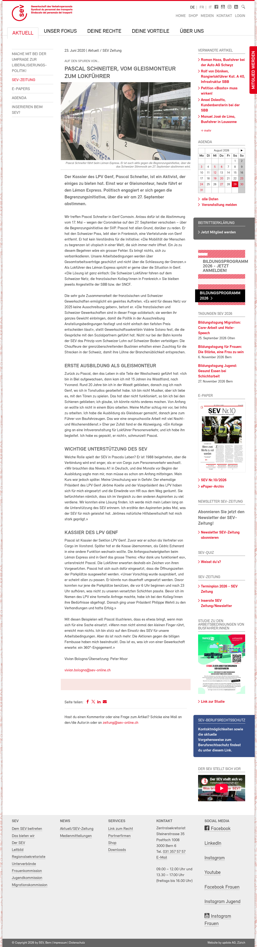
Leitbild (18, 850)
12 (215, 172)
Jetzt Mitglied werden (218, 232)
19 (215, 178)
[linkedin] (99, 702)
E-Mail (161, 858)
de (192, 7)
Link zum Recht (120, 829)
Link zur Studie (213, 702)
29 (234, 184)
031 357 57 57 (174, 852)
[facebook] (88, 702)
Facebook (220, 828)
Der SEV (18, 843)
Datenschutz (77, 942)
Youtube (213, 872)
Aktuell (22, 33)
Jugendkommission (27, 878)
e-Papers (21, 89)
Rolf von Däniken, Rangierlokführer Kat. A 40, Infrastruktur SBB (223, 77)
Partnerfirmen (119, 836)
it (210, 7)
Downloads (117, 850)
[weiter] (241, 150)
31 (201, 190)
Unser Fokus (60, 31)
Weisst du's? (211, 562)
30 (241, 184)
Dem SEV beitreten (27, 829)
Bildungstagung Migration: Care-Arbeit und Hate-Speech (219, 328)
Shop (193, 16)
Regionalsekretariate (28, 857)
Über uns (192, 31)
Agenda (19, 98)
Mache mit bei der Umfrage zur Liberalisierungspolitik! (29, 62)
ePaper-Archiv (212, 487)
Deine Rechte (104, 31)
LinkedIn (213, 843)
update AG (229, 942)
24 (201, 184)
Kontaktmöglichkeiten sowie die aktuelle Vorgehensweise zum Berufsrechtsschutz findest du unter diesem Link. (220, 740)
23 (241, 178)
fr (202, 7)
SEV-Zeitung (23, 80)
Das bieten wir (23, 836)
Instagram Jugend (222, 901)
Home (181, 16)
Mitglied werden (253, 70)
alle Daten (209, 199)
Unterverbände (24, 864)
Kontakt (224, 16)
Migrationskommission (29, 885)
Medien (207, 16)
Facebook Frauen (222, 887)
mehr (207, 131)
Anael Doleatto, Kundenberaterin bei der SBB (220, 105)
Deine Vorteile (150, 31)
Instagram (215, 858)
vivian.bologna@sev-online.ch (88, 670)
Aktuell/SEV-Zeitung (77, 829)
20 (221, 178)
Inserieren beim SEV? (27, 110)
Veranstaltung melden (219, 205)
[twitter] (93, 702)
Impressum (60, 942)
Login (240, 16)
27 (221, 184)
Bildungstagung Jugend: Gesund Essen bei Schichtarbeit (217, 371)
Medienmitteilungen (76, 836)
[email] (105, 702)
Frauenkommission (27, 871)
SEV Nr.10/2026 (214, 480)
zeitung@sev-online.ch (120, 723)
